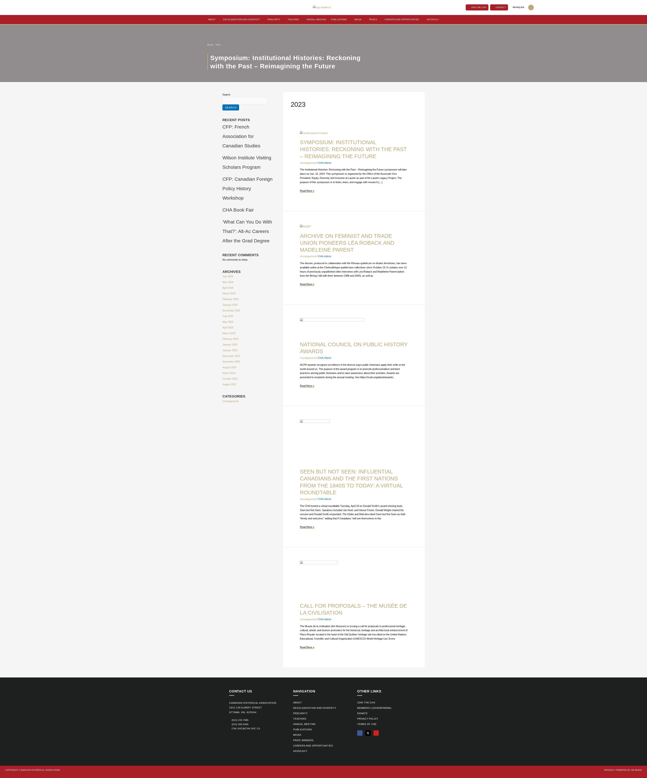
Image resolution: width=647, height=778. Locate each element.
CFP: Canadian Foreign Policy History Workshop (247, 189)
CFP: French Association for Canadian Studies (241, 136)
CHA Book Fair (238, 210)
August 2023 (229, 367)
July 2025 (227, 316)
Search (226, 94)
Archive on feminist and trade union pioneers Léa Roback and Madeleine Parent (347, 243)
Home (210, 44)
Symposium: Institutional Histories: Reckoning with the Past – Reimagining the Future (353, 149)
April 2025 (227, 327)
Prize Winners (303, 740)
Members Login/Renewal (374, 708)
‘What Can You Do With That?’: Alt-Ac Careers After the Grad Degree (247, 231)
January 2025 (229, 344)
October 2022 (229, 378)
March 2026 (229, 293)
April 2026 (227, 287)
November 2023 (231, 361)
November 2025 (231, 310)
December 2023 (231, 356)
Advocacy (433, 19)
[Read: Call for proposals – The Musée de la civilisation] (319, 579)
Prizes (373, 19)
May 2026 (227, 282)
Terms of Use (367, 724)
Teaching (293, 19)
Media (358, 19)
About (212, 19)
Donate (362, 713)
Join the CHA (366, 702)
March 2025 (229, 333)
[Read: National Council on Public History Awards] (332, 327)
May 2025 (227, 321)
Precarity (273, 19)
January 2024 (229, 350)
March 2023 (229, 373)
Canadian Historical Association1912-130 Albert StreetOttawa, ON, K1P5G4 (252, 708)
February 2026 (230, 299)
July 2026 (227, 276)
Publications (339, 19)
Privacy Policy (367, 719)
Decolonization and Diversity (241, 19)
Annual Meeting (316, 19)
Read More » (307, 190)
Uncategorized (230, 401)
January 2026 (229, 304)
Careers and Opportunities (402, 19)
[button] (531, 7)
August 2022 (229, 384)
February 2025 (230, 338)
